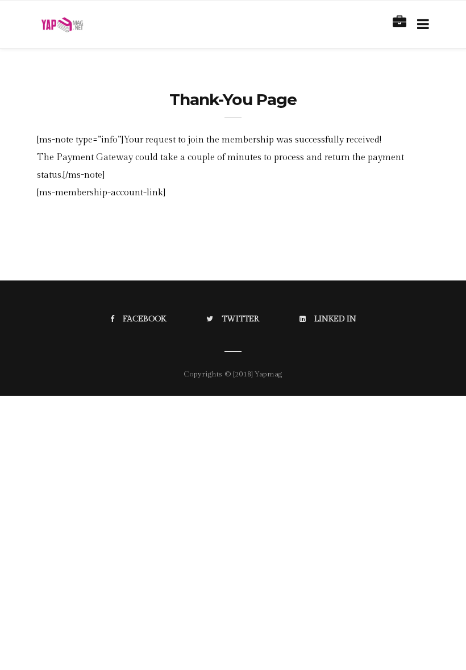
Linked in (335, 319)
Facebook (144, 319)
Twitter (240, 319)
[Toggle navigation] (421, 24)
